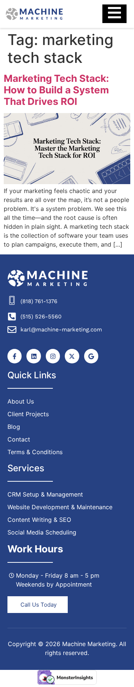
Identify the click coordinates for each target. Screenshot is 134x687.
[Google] (91, 356)
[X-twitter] (72, 356)
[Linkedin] (33, 356)
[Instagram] (53, 356)
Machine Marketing (89, 644)
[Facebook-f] (14, 356)
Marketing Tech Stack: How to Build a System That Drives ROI (56, 90)
